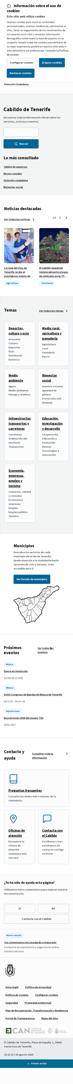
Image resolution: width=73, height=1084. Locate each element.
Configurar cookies (21, 63)
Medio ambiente (15, 378)
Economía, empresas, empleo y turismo (16, 478)
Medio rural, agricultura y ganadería (51, 333)
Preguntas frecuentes (25, 790)
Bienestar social (49, 378)
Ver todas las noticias (17, 219)
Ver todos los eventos (45, 650)
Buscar (24, 144)
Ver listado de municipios (31, 579)
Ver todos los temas (51, 311)
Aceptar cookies (52, 63)
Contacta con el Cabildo (52, 833)
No (53, 908)
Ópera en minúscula (16, 671)
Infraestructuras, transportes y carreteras (21, 423)
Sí (20, 908)
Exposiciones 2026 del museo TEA (23, 718)
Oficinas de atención (16, 833)
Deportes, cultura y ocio (18, 331)
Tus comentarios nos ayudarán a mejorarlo (30, 942)
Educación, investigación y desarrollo (52, 423)
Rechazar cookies (21, 73)
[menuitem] (15, 167)
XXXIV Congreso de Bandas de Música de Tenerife (33, 695)
